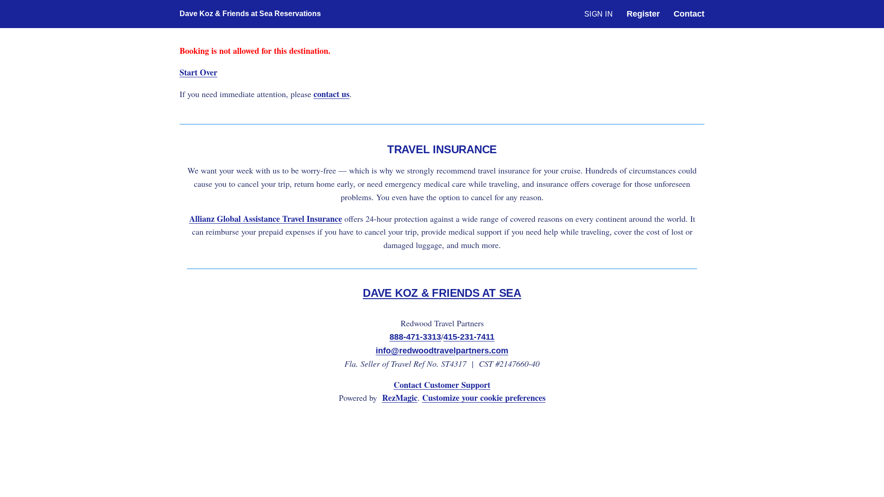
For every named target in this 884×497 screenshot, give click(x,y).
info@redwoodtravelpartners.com (442, 350)
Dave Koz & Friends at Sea (442, 293)
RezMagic (400, 398)
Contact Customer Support (442, 385)
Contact (689, 13)
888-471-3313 (415, 336)
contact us (331, 94)
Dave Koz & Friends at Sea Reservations (222, 13)
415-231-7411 (468, 336)
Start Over (198, 72)
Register (643, 13)
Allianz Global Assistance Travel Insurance (265, 219)
